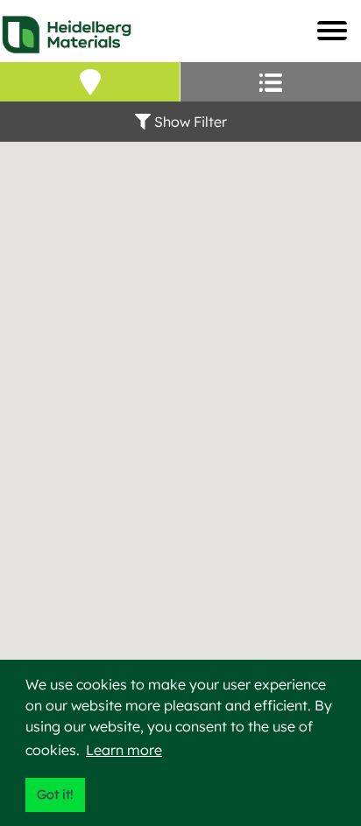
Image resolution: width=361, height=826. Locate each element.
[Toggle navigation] (332, 30)
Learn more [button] (124, 750)
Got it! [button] (55, 794)
